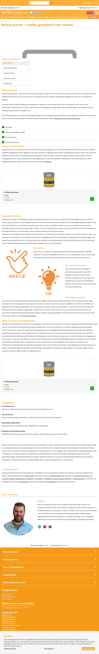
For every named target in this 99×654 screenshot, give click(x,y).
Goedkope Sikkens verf (9, 630)
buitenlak (12, 479)
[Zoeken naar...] (51, 3)
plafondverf (48, 479)
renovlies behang (58, 479)
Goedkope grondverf (8, 623)
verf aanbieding (50, 482)
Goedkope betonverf (8, 621)
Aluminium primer (9, 78)
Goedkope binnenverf (9, 617)
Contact (94, 17)
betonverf (68, 479)
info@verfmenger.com (57, 476)
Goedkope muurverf (8, 627)
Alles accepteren (88, 648)
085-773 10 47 (6, 599)
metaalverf (48, 162)
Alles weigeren (49, 648)
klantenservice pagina (82, 476)
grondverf (39, 479)
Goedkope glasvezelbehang (11, 625)
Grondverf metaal (9, 73)
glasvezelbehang (78, 479)
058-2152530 (29, 476)
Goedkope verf (6, 615)
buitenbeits (29, 479)
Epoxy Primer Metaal (10, 68)
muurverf (5, 479)
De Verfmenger (24, 482)
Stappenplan (7, 83)
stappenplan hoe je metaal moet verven (67, 118)
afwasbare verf (20, 479)
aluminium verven (30, 316)
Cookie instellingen (10, 648)
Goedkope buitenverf (9, 619)
